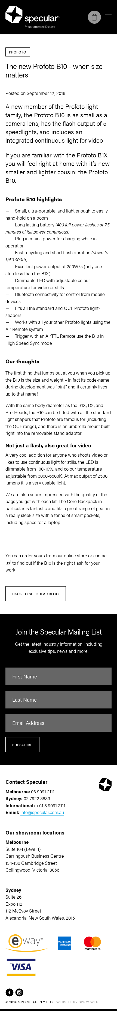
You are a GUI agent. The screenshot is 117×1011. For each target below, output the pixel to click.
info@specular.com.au (42, 812)
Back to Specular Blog (35, 593)
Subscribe (22, 744)
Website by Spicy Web (77, 1001)
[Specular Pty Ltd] (32, 17)
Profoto (17, 52)
